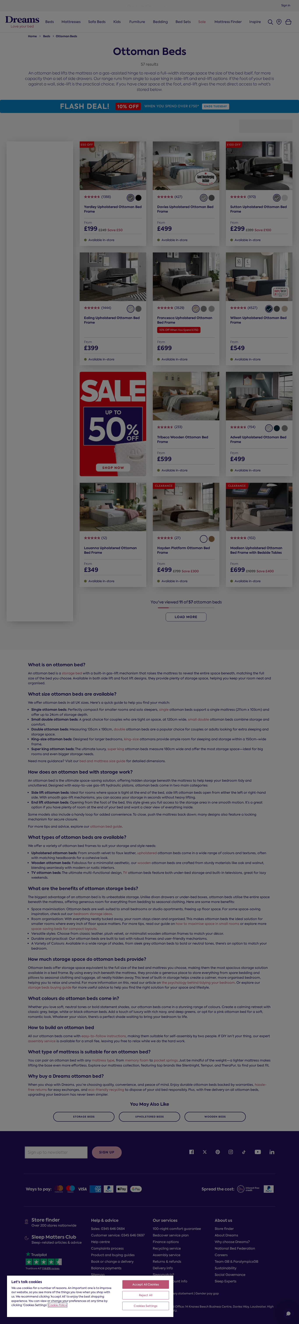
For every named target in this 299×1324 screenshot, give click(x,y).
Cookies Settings (145, 1306)
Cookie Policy (57, 1305)
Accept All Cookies (145, 1284)
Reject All (145, 1295)
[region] (90, 1296)
